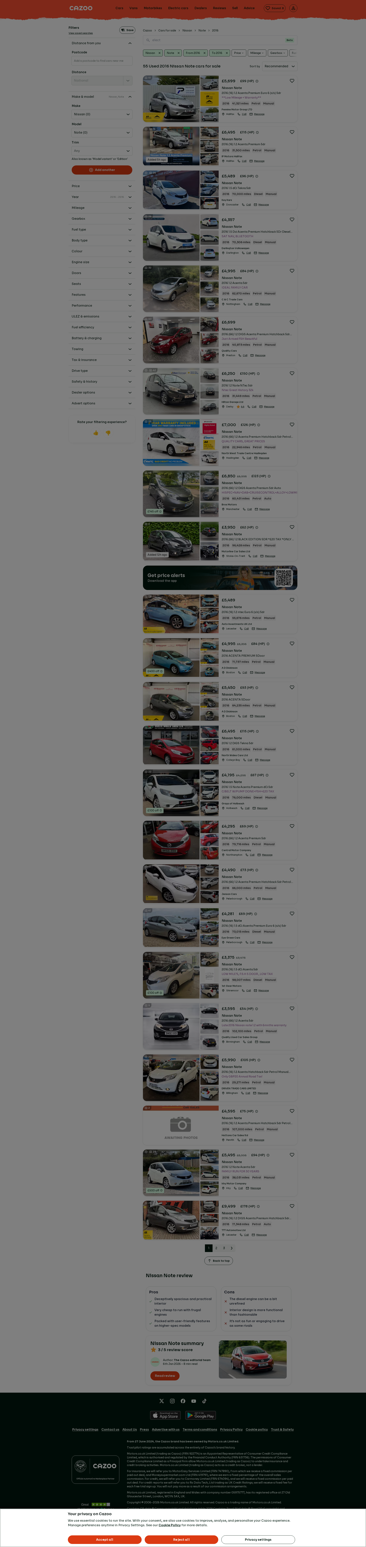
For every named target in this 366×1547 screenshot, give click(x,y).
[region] (183, 1528)
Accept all (104, 1540)
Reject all (181, 1540)
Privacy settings (258, 1540)
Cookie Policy (170, 1525)
